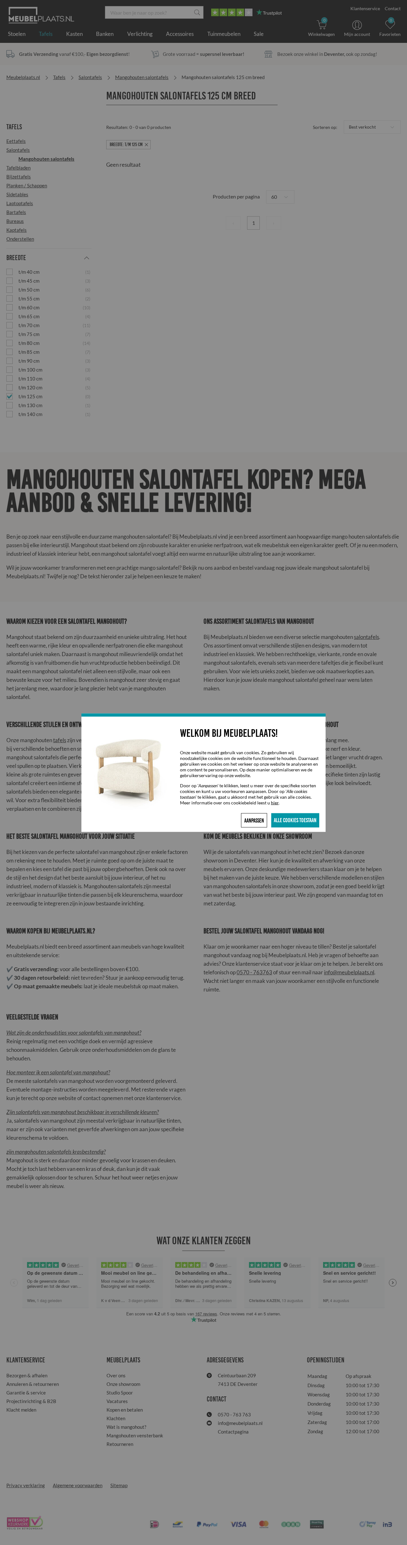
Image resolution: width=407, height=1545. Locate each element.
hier (275, 802)
